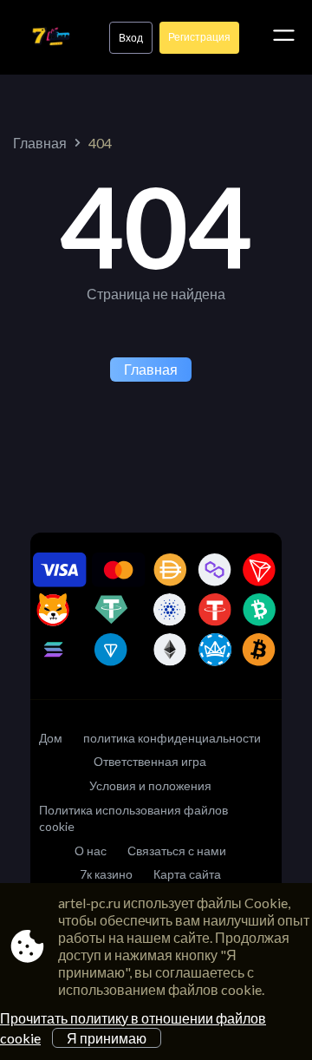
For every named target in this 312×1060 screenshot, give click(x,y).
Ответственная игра (150, 761)
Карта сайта (187, 874)
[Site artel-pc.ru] (51, 37)
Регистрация (199, 36)
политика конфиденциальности (172, 737)
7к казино (106, 874)
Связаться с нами (176, 850)
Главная (40, 142)
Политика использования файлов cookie (133, 818)
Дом (50, 737)
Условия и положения (150, 785)
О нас (91, 850)
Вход (131, 37)
